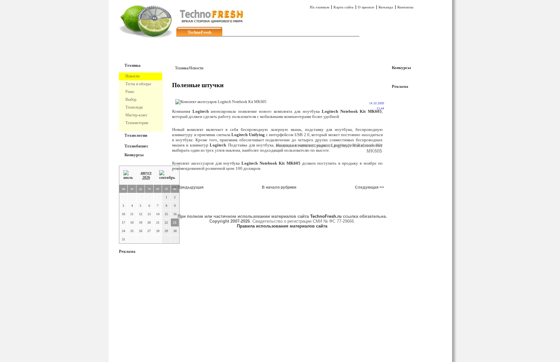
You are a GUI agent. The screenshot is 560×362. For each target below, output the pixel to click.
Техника (132, 65)
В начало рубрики (279, 187)
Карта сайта (343, 7)
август (146, 172)
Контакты (405, 7)
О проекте (366, 7)
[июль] (128, 175)
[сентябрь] (167, 175)
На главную (319, 7)
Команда (386, 7)
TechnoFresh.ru (326, 216)
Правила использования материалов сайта (282, 226)
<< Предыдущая (188, 187)
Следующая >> (369, 187)
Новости (196, 68)
